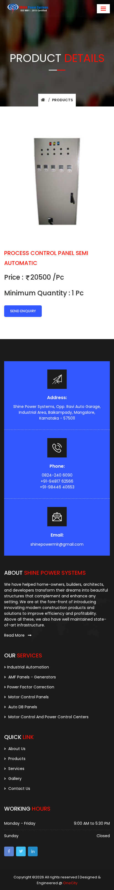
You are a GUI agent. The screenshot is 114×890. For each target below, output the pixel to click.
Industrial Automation (28, 667)
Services (15, 768)
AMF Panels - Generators (31, 677)
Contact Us (18, 788)
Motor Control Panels (28, 697)
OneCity (70, 883)
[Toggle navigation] (103, 8)
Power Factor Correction (30, 687)
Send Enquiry (23, 311)
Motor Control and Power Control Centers (48, 717)
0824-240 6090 (57, 475)
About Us (16, 748)
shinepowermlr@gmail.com (57, 544)
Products (62, 100)
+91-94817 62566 (57, 481)
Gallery (14, 778)
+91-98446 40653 (57, 487)
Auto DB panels (22, 707)
